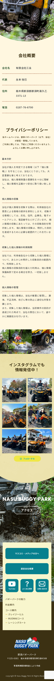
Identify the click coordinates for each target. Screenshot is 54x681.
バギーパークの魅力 (15, 599)
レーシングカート (17, 622)
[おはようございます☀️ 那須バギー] (14, 390)
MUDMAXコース (16, 618)
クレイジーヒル (16, 614)
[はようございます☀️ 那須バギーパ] (40, 441)
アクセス (27, 510)
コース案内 (10, 610)
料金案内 (9, 604)
